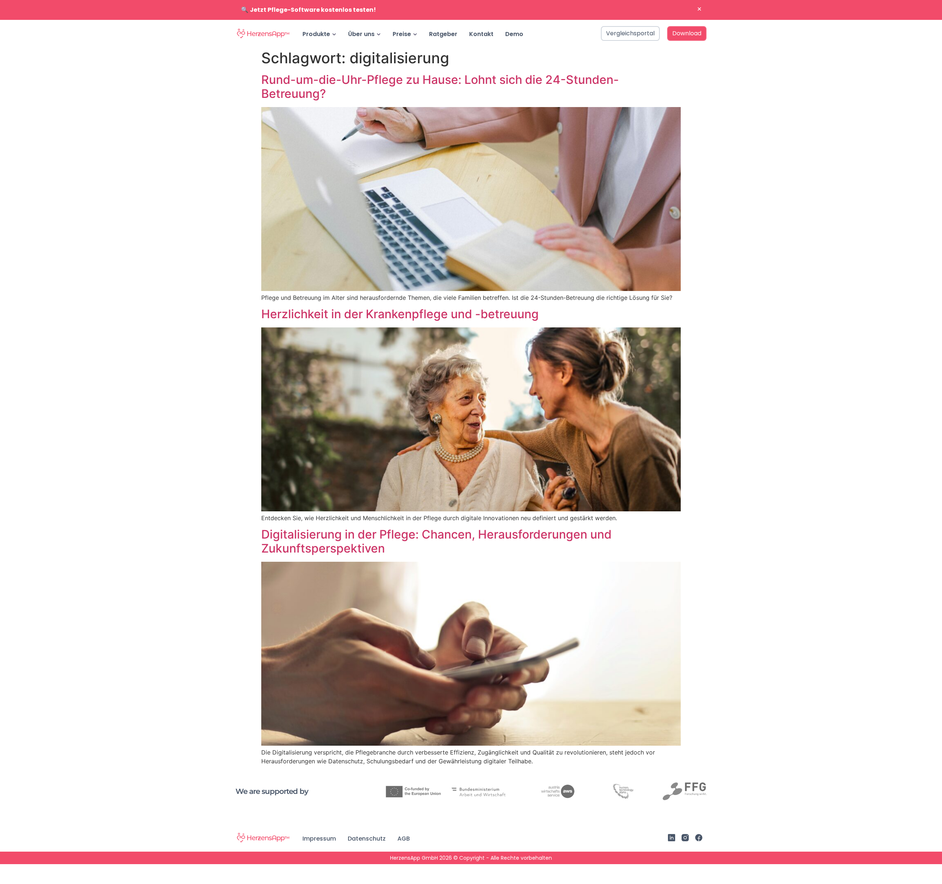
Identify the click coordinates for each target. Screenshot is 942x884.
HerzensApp (268, 34)
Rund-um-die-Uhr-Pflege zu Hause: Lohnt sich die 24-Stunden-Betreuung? (440, 86)
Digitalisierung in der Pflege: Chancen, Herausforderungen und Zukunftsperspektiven (436, 541)
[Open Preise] (415, 34)
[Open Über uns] (378, 34)
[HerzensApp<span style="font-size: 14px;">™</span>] (241, 33)
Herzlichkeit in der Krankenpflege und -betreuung (400, 314)
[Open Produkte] (334, 34)
